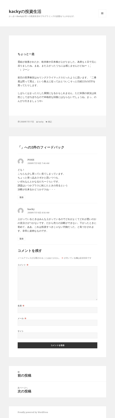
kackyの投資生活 (25, 11)
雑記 (50, 121)
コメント (23, 264)
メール (22, 318)
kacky (40, 121)
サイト (21, 331)
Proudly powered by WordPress (33, 412)
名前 (21, 305)
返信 (21, 197)
